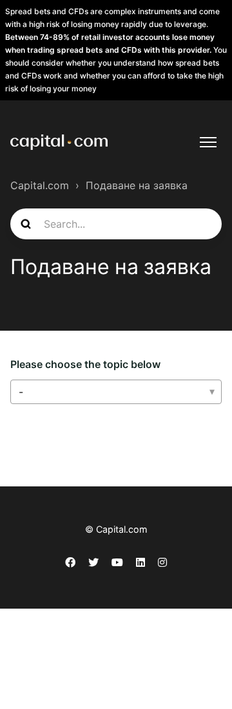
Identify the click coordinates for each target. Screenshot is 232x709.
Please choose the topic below (85, 364)
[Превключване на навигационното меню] (208, 142)
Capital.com (39, 185)
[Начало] (59, 142)
